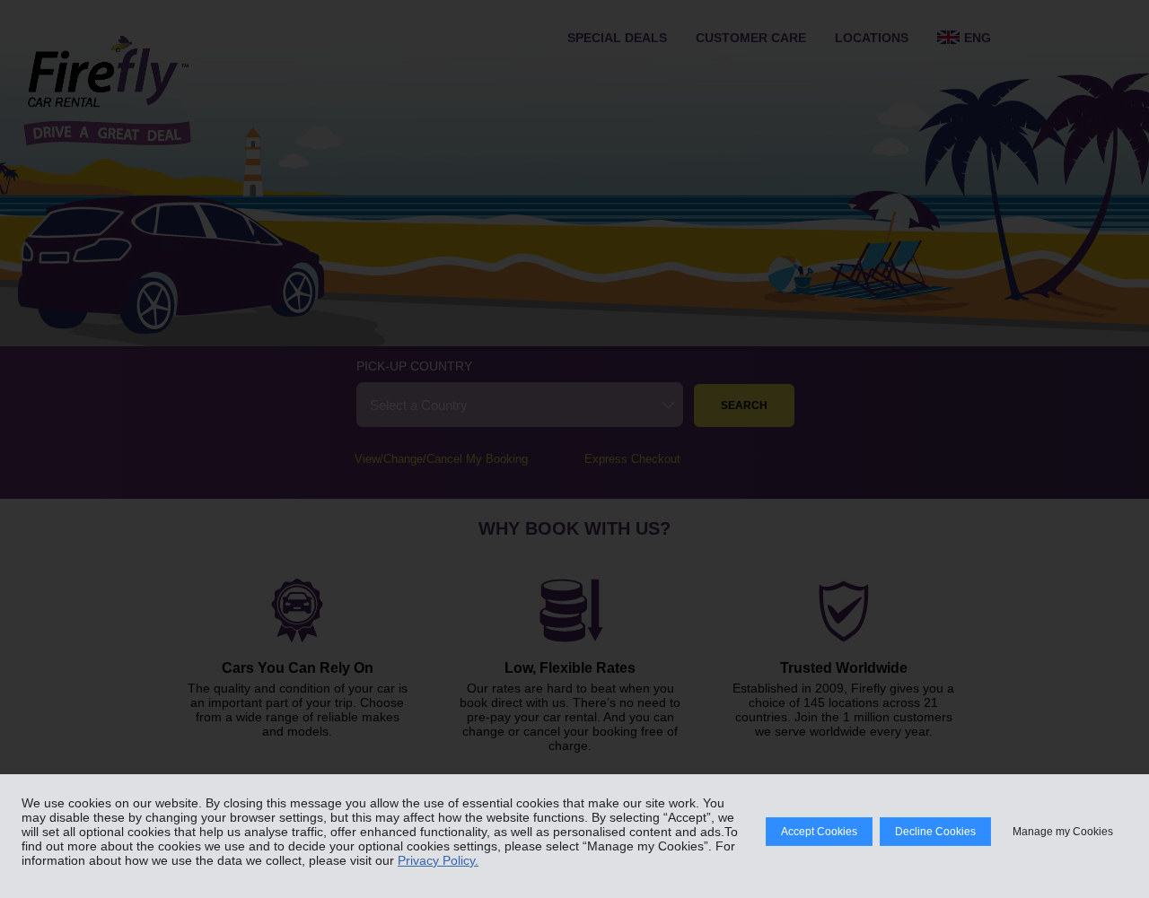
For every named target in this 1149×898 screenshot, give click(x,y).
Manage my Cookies (1063, 831)
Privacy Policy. (438, 860)
